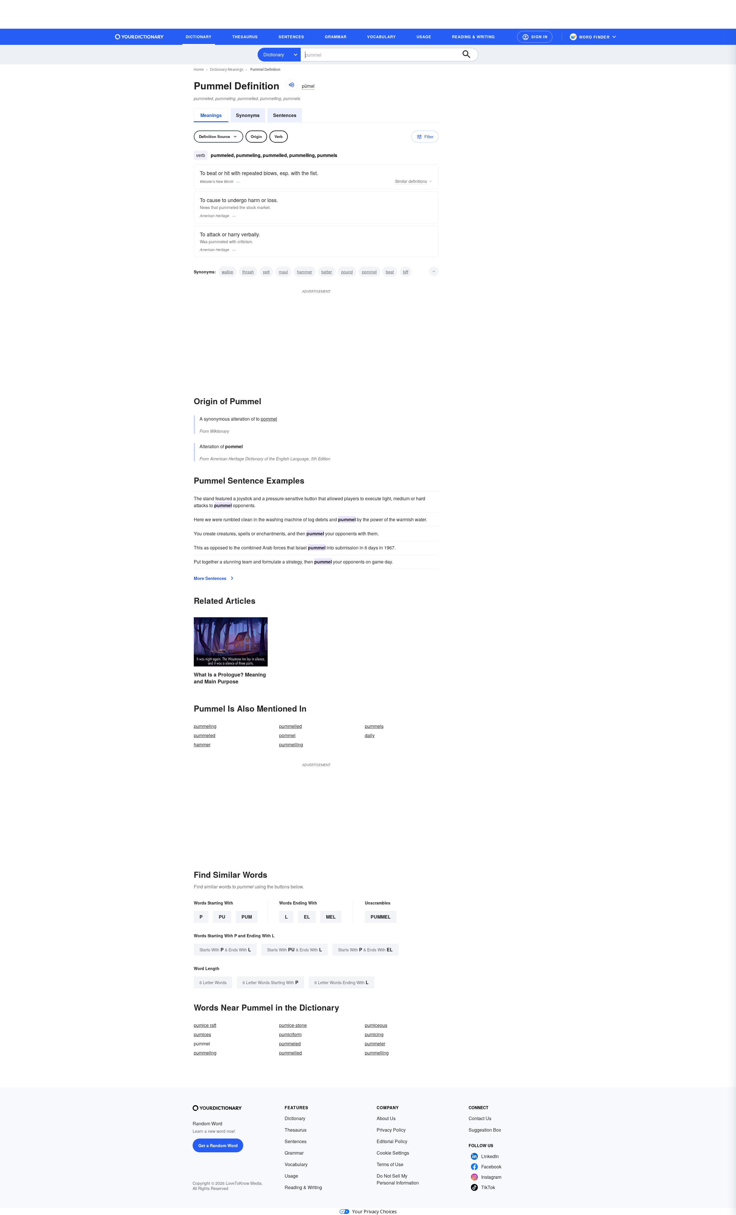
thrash (248, 272)
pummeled (204, 735)
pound (347, 272)
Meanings (211, 115)
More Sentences (210, 578)
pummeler (375, 1043)
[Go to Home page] (139, 36)
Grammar (294, 1152)
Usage (291, 1175)
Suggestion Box (485, 1129)
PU (222, 916)
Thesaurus (295, 1129)
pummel (381, 916)
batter (326, 272)
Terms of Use (390, 1164)
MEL (331, 916)
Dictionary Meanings (226, 69)
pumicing (374, 1034)
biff (405, 272)
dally (370, 735)
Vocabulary (296, 1164)
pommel (369, 272)
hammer (304, 272)
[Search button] (469, 54)
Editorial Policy (392, 1141)
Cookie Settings (393, 1152)
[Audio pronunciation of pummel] (291, 85)
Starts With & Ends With (225, 949)
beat (390, 272)
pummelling (291, 744)
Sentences (284, 115)
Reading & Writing (303, 1187)
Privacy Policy (391, 1129)
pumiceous (376, 1025)
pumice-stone (293, 1025)
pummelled (290, 726)
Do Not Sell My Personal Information (398, 1179)
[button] (535, 37)
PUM (246, 916)
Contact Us (480, 1118)
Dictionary (273, 54)
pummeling (205, 726)
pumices (202, 1034)
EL (307, 916)
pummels (374, 726)
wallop (227, 272)
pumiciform (290, 1034)
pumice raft (205, 1025)
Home (199, 69)
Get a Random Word (218, 1145)
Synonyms (248, 115)
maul (283, 272)
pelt (266, 272)
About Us (386, 1118)
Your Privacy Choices (374, 1211)
